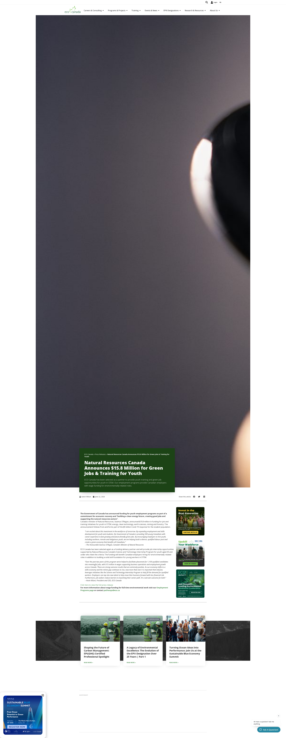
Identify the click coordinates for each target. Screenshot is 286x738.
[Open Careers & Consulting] (103, 10)
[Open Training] (140, 10)
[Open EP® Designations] (180, 10)
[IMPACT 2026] (190, 597)
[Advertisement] (143, 712)
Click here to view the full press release (96, 585)
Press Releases (100, 454)
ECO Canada (88, 454)
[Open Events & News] (159, 10)
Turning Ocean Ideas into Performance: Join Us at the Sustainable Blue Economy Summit (185, 652)
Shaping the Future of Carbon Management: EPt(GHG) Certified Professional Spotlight (96, 652)
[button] (194, 496)
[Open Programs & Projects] (127, 10)
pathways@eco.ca (112, 590)
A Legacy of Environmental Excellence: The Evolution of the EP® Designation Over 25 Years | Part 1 (143, 652)
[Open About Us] (219, 10)
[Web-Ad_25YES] (190, 535)
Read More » (88, 662)
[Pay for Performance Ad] (190, 566)
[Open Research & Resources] (205, 10)
